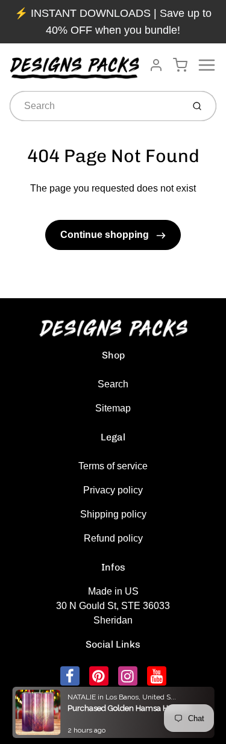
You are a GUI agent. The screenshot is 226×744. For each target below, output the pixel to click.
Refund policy (113, 538)
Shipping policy (113, 514)
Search (113, 384)
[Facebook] (69, 675)
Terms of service (113, 466)
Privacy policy (113, 490)
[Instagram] (127, 675)
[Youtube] (156, 675)
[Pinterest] (98, 675)
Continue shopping (105, 235)
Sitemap (113, 408)
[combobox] (95, 106)
